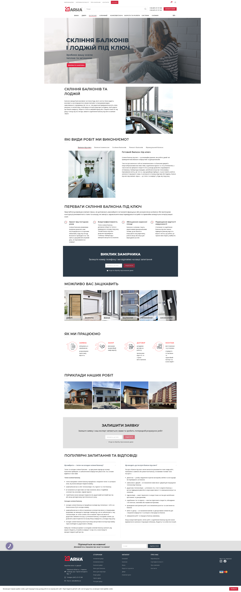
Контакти (154, 568)
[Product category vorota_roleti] (92, 305)
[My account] (175, 2)
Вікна (123, 565)
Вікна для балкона (99, 568)
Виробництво (155, 558)
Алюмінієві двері (98, 558)
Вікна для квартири (99, 572)
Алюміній (125, 558)
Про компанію (155, 565)
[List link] (77, 577)
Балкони (124, 562)
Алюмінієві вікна (98, 562)
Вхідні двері (97, 575)
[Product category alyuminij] (149, 305)
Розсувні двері (97, 581)
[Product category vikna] (111, 305)
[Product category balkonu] (130, 305)
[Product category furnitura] (167, 305)
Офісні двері (97, 578)
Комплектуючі (126, 575)
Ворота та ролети (128, 568)
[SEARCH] (145, 9)
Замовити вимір (170, 9)
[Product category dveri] (73, 305)
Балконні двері (98, 565)
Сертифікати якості (157, 562)
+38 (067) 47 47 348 (155, 8)
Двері (123, 572)
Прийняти (234, 589)
